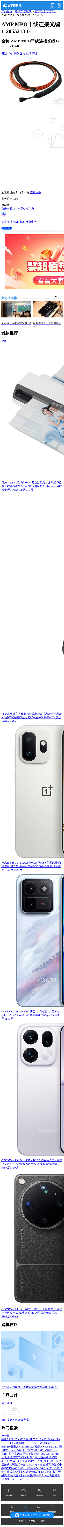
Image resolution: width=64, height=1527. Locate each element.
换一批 (5, 1435)
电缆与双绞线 (23, 11)
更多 (4, 340)
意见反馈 (52, 1512)
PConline (9, 1495)
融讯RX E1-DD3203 (47, 1446)
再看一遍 (23, 192)
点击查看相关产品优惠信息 (17, 208)
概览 (4, 53)
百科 (43, 1521)
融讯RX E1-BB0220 (23, 1446)
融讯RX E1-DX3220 (13, 1439)
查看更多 (35, 192)
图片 (22, 53)
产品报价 (6, 11)
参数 (16, 53)
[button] (55, 296)
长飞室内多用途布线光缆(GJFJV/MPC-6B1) (34, 1453)
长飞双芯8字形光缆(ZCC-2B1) (37, 1461)
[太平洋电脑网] (17, 5)
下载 (52, 6)
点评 (28, 53)
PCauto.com (39, 1495)
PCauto (23, 1495)
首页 (21, 1521)
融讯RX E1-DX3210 (28, 1442)
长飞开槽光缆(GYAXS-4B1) (18, 1457)
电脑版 (39, 1512)
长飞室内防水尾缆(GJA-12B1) (28, 1475)
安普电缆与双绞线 (45, 11)
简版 (12, 1512)
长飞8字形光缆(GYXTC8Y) (40, 1468)
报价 (10, 53)
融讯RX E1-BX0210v (38, 1439)
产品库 (32, 1521)
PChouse (55, 1495)
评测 (35, 53)
